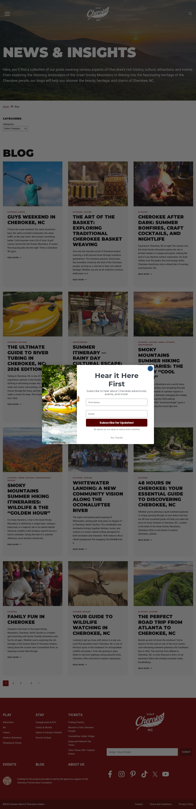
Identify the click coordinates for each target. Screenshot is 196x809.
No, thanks (117, 437)
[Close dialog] (150, 368)
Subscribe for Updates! (117, 423)
